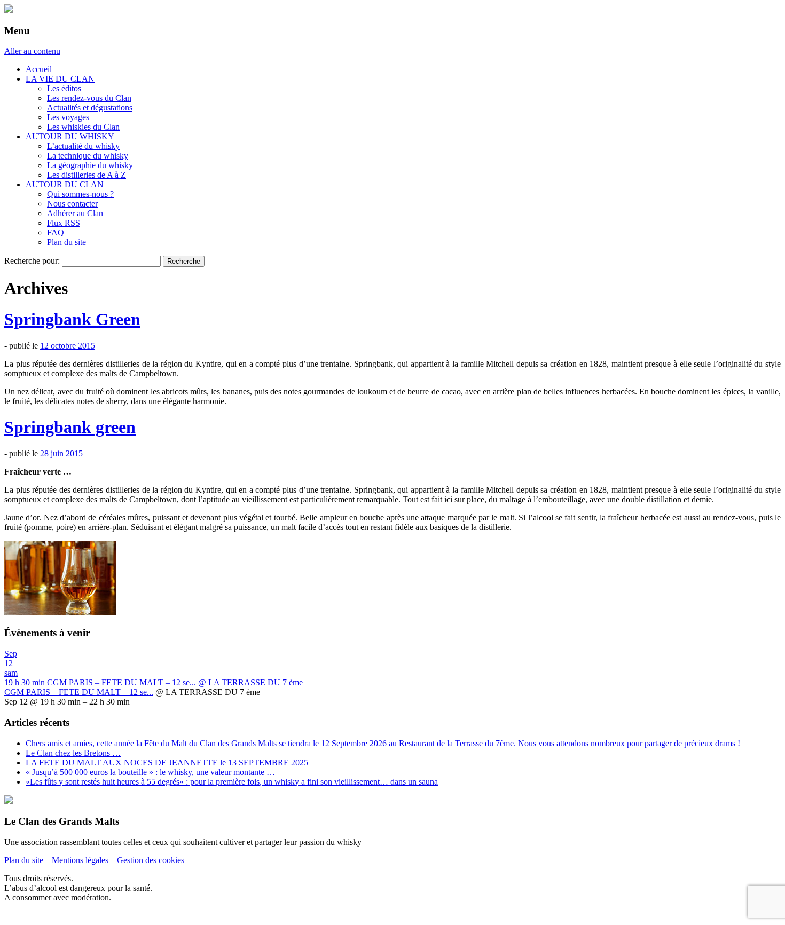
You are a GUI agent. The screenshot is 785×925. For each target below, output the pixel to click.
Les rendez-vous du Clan (89, 97)
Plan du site (66, 242)
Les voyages (68, 117)
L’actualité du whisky (83, 146)
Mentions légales (80, 860)
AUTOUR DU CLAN (65, 184)
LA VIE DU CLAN (60, 78)
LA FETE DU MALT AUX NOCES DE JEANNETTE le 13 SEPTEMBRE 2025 (167, 762)
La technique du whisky (87, 155)
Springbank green (70, 427)
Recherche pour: (32, 260)
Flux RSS (63, 222)
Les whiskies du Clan (83, 126)
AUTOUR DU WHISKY (70, 136)
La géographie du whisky (90, 165)
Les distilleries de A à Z (86, 174)
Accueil (39, 69)
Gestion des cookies (150, 860)
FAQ (55, 232)
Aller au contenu (32, 51)
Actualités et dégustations (89, 107)
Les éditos (64, 88)
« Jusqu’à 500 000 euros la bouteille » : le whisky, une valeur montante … (150, 772)
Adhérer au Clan (75, 213)
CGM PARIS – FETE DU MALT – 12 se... (78, 692)
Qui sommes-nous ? (80, 194)
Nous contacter (72, 203)
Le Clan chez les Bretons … (73, 752)
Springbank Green (72, 319)
